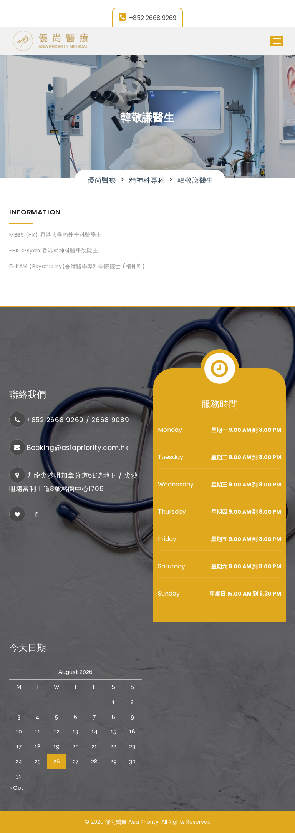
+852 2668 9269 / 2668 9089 (78, 420)
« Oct (16, 788)
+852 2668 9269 (152, 17)
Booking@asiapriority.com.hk (77, 447)
